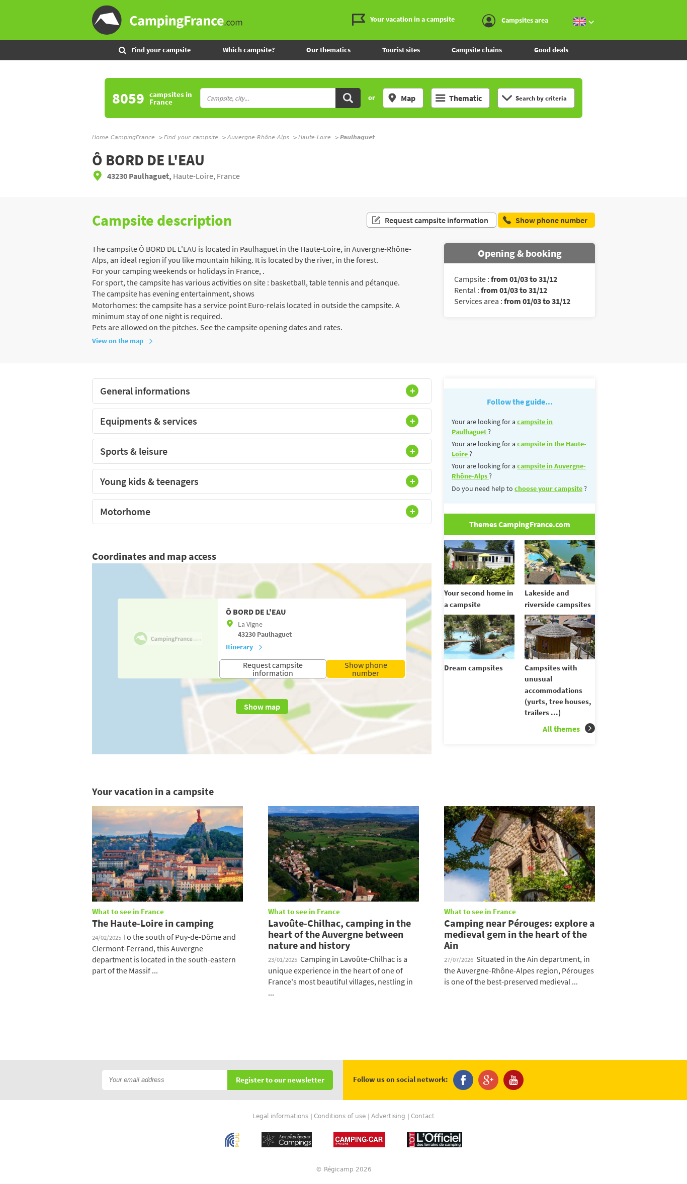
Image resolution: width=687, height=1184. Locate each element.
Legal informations (280, 1116)
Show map (262, 707)
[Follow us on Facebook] (463, 1080)
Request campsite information (436, 220)
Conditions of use (340, 1116)
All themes (561, 729)
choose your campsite (548, 488)
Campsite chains (477, 49)
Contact (423, 1116)
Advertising (388, 1116)
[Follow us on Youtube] (513, 1080)
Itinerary (239, 646)
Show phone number (366, 669)
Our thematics (328, 49)
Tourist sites (401, 49)
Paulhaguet (274, 634)
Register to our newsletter (280, 1080)
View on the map (117, 340)
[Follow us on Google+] (488, 1080)
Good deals (551, 49)
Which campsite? (249, 49)
